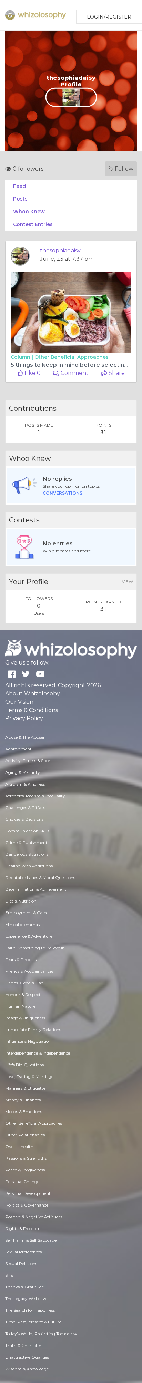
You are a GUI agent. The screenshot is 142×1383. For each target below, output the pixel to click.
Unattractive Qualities (27, 1357)
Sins (9, 1275)
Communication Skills (27, 830)
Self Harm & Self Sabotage (31, 1240)
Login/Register (109, 17)
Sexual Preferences (23, 1251)
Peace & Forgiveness (25, 1170)
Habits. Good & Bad (24, 982)
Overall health (19, 1146)
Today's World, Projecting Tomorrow (41, 1333)
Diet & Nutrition (21, 901)
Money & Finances (23, 1099)
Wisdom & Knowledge (27, 1368)
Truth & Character (23, 1345)
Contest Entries (33, 224)
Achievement (18, 749)
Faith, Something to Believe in (35, 947)
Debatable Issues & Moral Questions (40, 877)
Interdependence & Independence (37, 1053)
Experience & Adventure (28, 936)
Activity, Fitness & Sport (28, 760)
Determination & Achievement (35, 889)
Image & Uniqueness (25, 1017)
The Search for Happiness (30, 1310)
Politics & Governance (26, 1205)
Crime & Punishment (26, 842)
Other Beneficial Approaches (71, 357)
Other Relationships (25, 1134)
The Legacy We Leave (26, 1298)
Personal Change (22, 1181)
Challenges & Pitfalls (25, 807)
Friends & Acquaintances (29, 971)
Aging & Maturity (22, 772)
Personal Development (28, 1193)
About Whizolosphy (32, 693)
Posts (20, 199)
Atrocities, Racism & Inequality (35, 795)
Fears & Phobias (21, 959)
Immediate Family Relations (33, 1029)
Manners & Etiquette (25, 1088)
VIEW (127, 581)
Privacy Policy (24, 718)
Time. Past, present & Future (33, 1322)
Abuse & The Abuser (25, 737)
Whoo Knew (29, 211)
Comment (74, 373)
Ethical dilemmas (22, 924)
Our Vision (19, 702)
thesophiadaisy (60, 250)
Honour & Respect (23, 994)
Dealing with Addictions (29, 865)
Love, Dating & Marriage (29, 1076)
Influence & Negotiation (28, 1041)
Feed (19, 186)
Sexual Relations (21, 1263)
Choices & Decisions (24, 819)
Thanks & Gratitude (24, 1286)
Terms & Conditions (31, 710)
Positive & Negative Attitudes (33, 1216)
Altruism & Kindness (25, 784)
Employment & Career (27, 912)
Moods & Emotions (23, 1111)
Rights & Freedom (23, 1228)
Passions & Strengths (26, 1158)
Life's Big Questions (24, 1064)
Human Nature (20, 1006)
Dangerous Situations (26, 854)
